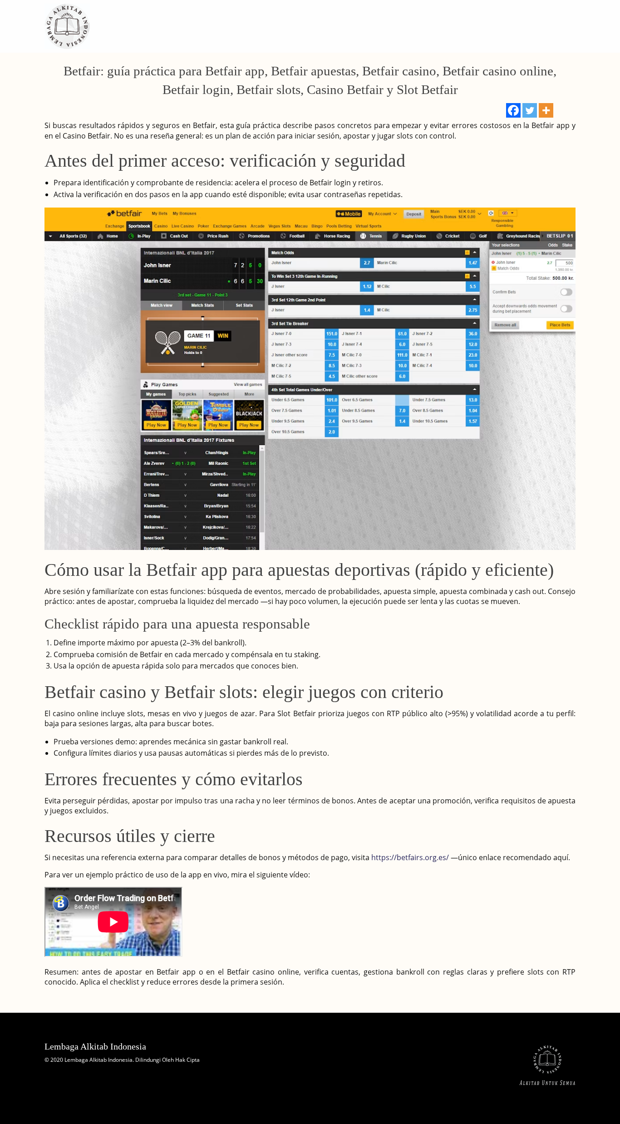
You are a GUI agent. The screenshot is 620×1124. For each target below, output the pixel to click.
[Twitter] (529, 110)
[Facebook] (513, 110)
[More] (546, 110)
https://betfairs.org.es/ (410, 857)
